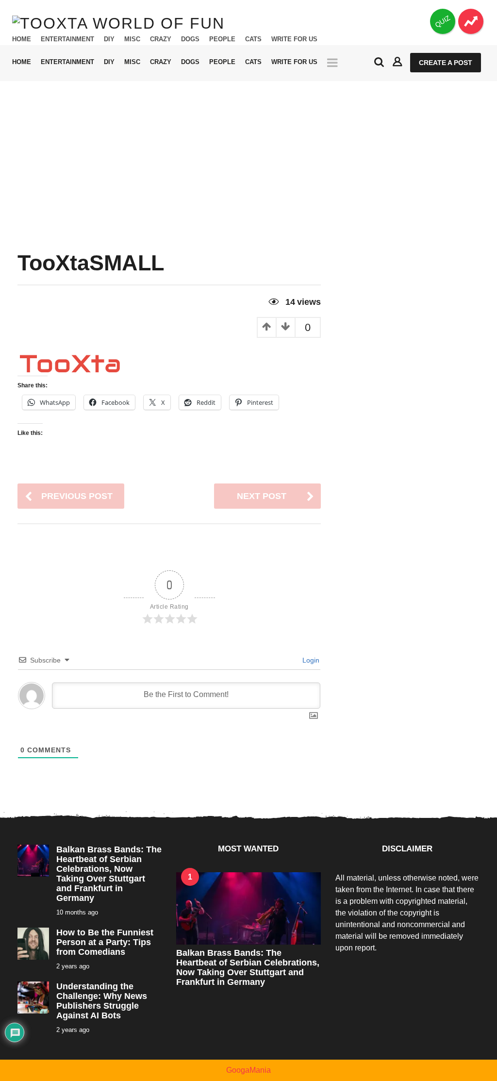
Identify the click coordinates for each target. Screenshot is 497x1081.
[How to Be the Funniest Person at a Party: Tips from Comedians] (33, 943)
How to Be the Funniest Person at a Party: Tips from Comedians (104, 942)
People (222, 39)
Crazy (160, 39)
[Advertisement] (248, 154)
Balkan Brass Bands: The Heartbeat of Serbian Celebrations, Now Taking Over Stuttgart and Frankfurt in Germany (109, 874)
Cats (253, 39)
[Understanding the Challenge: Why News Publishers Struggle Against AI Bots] (33, 997)
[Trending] (470, 21)
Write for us (294, 39)
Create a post (445, 63)
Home (21, 39)
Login (309, 660)
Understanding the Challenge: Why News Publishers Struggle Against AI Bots (101, 1000)
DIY (109, 39)
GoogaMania (248, 1070)
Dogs (190, 39)
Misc (132, 39)
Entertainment (67, 39)
